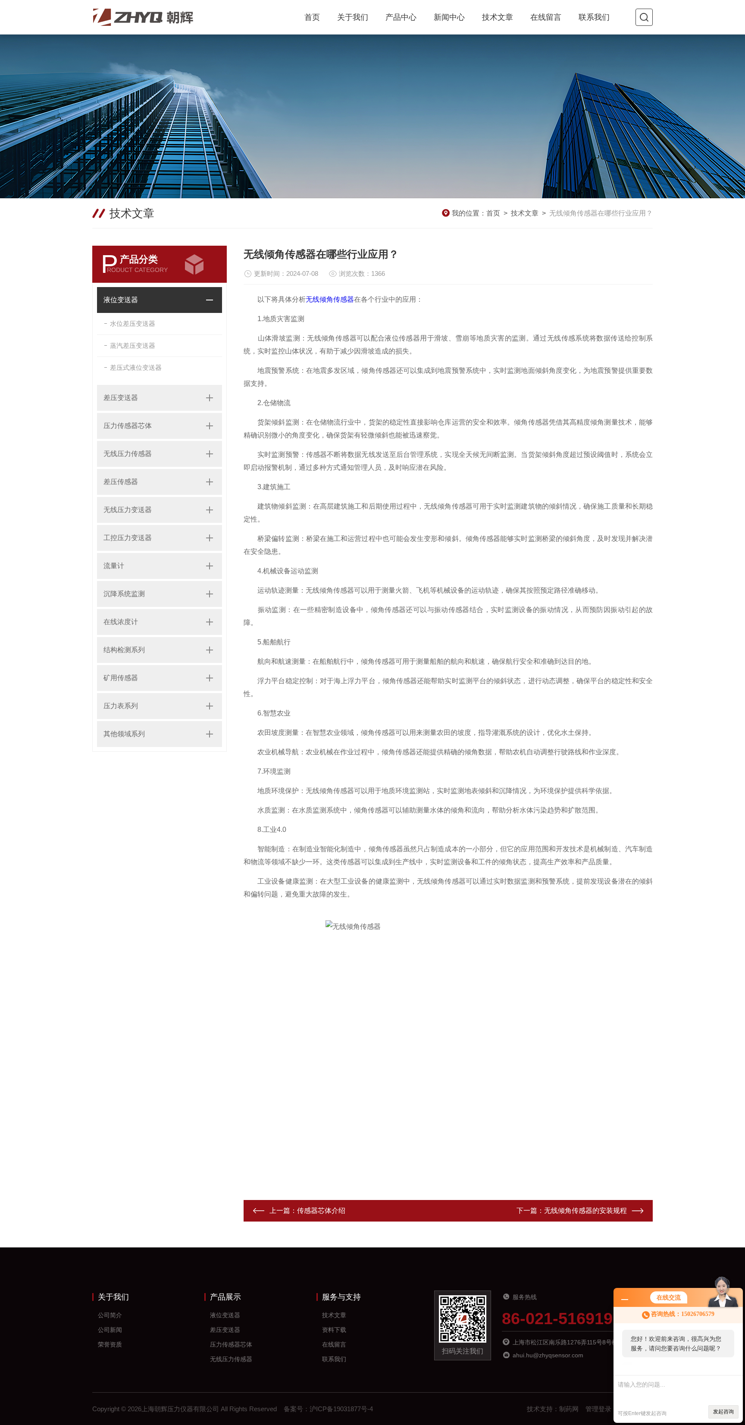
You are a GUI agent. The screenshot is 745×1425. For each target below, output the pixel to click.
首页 (312, 17)
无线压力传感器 (127, 453)
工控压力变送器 (127, 537)
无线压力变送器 (127, 509)
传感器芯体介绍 (321, 1210)
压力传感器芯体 (127, 425)
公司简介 (110, 1315)
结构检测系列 (124, 649)
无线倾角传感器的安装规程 (585, 1210)
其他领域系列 (124, 734)
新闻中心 (449, 17)
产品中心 (400, 17)
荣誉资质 (110, 1344)
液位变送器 (120, 299)
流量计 (113, 565)
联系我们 (594, 17)
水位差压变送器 (132, 323)
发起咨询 (723, 1412)
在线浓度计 (120, 621)
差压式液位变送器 (136, 367)
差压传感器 (120, 481)
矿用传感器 (120, 677)
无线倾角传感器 (330, 299)
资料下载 (334, 1329)
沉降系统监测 (124, 593)
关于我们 (352, 17)
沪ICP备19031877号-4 (341, 1408)
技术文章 (497, 17)
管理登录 (598, 1408)
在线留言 (545, 17)
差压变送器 (120, 397)
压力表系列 (120, 705)
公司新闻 (110, 1329)
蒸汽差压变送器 (132, 345)
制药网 (569, 1408)
